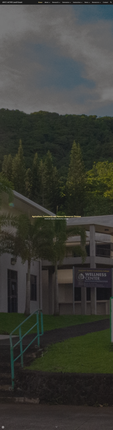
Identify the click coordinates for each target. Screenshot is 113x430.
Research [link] (55, 2)
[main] (56, 217)
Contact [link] (105, 2)
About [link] (46, 2)
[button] (111, 2)
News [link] (86, 2)
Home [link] (40, 2)
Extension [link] (65, 2)
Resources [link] (95, 2)
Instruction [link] (77, 2)
